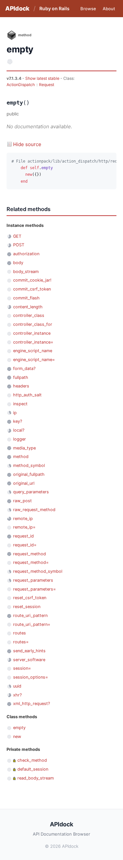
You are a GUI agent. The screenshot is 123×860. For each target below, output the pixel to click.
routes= (21, 641)
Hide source (27, 144)
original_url (23, 483)
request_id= (24, 544)
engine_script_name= (34, 359)
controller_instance (32, 333)
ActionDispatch (21, 84)
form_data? (24, 368)
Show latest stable (42, 78)
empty (19, 727)
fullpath (20, 377)
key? (17, 421)
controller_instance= (33, 342)
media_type (24, 447)
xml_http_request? (31, 703)
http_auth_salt (27, 394)
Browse (88, 8)
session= (22, 668)
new (17, 736)
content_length (28, 306)
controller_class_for (32, 324)
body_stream (26, 271)
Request (46, 84)
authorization (26, 253)
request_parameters (33, 580)
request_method (29, 553)
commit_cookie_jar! (32, 280)
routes (19, 632)
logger (19, 439)
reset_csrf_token (29, 597)
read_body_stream (35, 778)
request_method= (31, 562)
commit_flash (26, 297)
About (109, 8)
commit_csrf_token (32, 289)
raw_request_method (34, 509)
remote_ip (23, 518)
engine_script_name (32, 350)
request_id (23, 536)
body (18, 262)
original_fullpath (29, 474)
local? (18, 430)
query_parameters (31, 491)
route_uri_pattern (30, 615)
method (21, 456)
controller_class (28, 315)
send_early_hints (29, 650)
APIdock (17, 8)
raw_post (22, 500)
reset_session (26, 606)
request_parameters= (34, 589)
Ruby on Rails (54, 8)
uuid (17, 686)
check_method (32, 760)
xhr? (17, 694)
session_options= (30, 677)
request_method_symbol (37, 571)
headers (21, 386)
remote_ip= (24, 527)
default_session (32, 769)
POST (18, 244)
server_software (29, 659)
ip (15, 412)
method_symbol (29, 465)
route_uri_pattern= (31, 624)
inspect (20, 403)
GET (17, 236)
